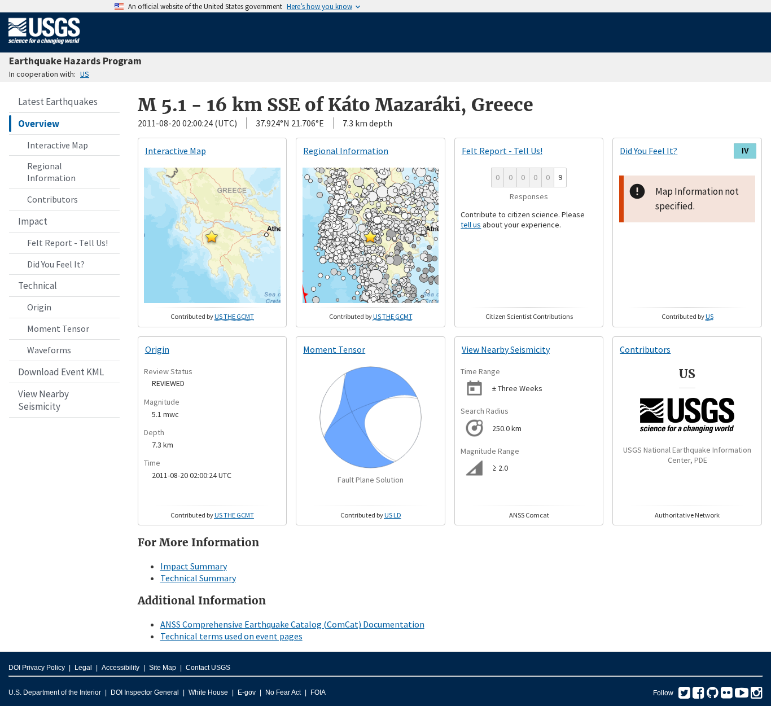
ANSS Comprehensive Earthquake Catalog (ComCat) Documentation (292, 624)
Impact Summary (193, 566)
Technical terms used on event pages (231, 636)
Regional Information (51, 171)
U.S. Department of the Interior (54, 692)
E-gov (247, 692)
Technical (37, 285)
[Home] (44, 46)
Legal (83, 668)
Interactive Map (57, 145)
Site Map (162, 668)
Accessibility (120, 668)
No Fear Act (283, 692)
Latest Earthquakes (58, 101)
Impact (32, 221)
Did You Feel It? (56, 264)
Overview (38, 123)
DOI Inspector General (145, 692)
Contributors (52, 199)
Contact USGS (208, 668)
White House (208, 692)
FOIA (318, 692)
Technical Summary (198, 578)
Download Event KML (61, 372)
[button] (211, 236)
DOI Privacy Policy (36, 668)
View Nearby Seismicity (43, 400)
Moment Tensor (58, 328)
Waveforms (49, 350)
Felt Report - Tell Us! (67, 242)
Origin (39, 307)
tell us (471, 225)
